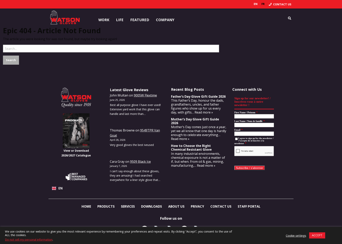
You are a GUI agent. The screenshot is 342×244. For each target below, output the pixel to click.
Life (120, 19)
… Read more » (202, 112)
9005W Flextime (145, 95)
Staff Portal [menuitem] (249, 206)
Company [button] (165, 19)
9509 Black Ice (140, 161)
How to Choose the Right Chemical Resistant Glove (191, 148)
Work (103, 19)
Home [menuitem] (86, 206)
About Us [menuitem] (176, 206)
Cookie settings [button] (296, 235)
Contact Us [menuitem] (220, 206)
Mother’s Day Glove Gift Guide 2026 (195, 121)
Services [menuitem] (128, 206)
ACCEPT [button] (317, 235)
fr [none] (263, 4)
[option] (263, 4)
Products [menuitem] (106, 206)
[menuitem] (280, 4)
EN (60, 188)
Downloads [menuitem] (151, 206)
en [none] (255, 4)
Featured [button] (139, 19)
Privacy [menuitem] (197, 206)
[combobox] (76, 188)
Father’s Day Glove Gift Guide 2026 (198, 96)
